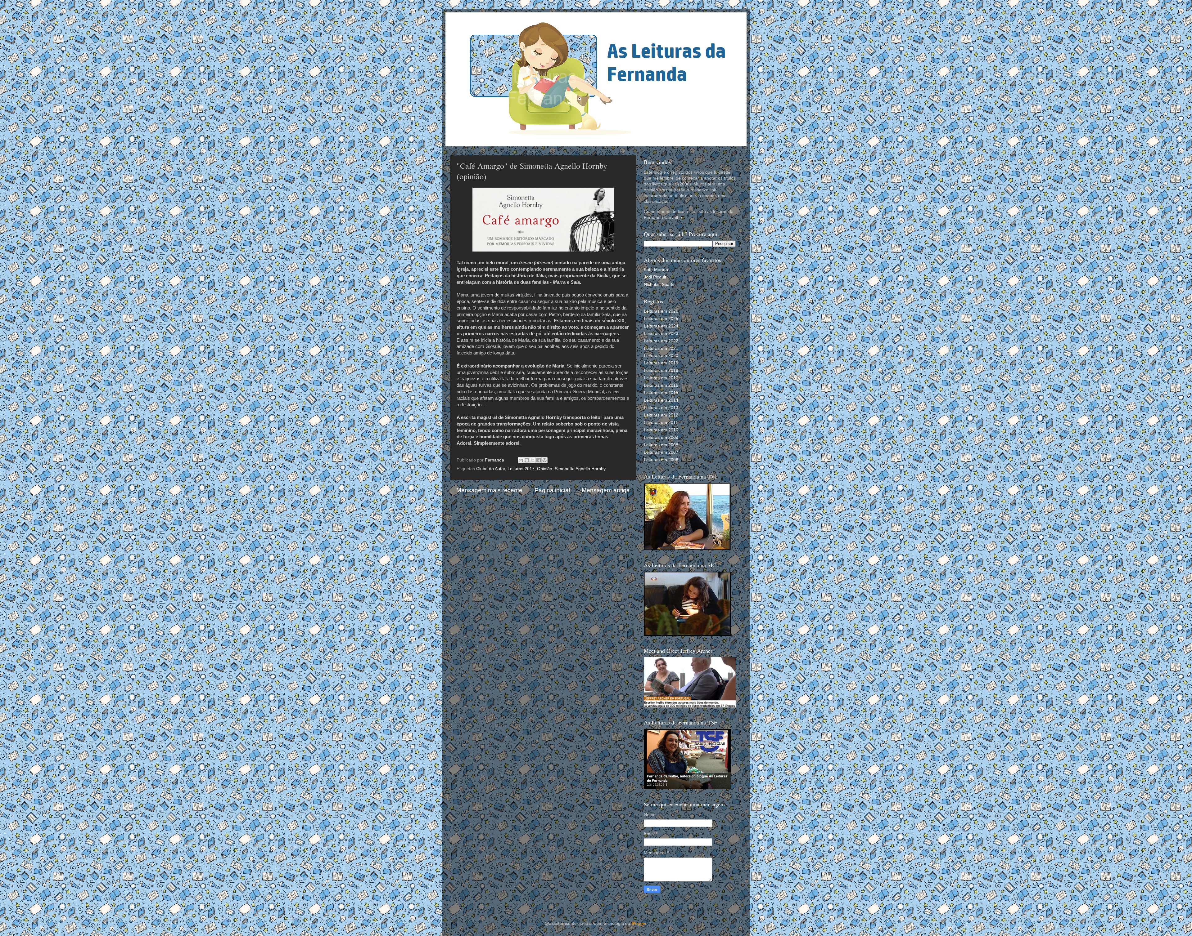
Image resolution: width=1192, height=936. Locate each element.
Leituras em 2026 (661, 311)
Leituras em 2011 (661, 422)
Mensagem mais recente (489, 490)
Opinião (544, 468)
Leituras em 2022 (661, 341)
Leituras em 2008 (661, 445)
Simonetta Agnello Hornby (580, 468)
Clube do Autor (490, 468)
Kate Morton (656, 269)
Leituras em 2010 (661, 430)
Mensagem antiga (606, 490)
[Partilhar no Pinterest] (544, 460)
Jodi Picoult (655, 277)
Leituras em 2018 (661, 370)
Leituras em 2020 (661, 355)
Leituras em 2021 (661, 348)
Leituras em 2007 (661, 452)
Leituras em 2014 (661, 400)
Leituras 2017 (521, 468)
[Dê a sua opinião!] (527, 460)
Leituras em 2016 (661, 385)
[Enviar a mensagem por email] (521, 460)
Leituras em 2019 (661, 363)
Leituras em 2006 (661, 459)
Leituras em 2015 (661, 392)
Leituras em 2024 (661, 326)
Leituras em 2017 (661, 378)
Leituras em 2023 (661, 333)
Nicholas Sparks (659, 284)
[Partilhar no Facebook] (538, 460)
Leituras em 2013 (661, 407)
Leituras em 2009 (661, 437)
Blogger (638, 923)
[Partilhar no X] (533, 460)
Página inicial (552, 490)
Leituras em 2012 (661, 415)
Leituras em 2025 (661, 318)
